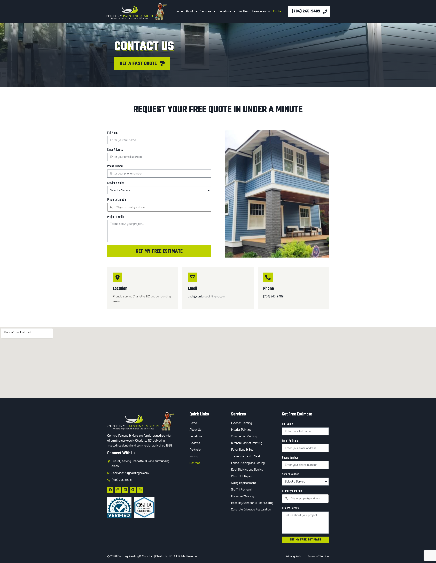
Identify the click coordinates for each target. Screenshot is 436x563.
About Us (195, 430)
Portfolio (244, 11)
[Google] (133, 490)
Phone (268, 288)
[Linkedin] (125, 490)
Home (179, 11)
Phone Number (115, 166)
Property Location (117, 199)
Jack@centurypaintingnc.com (206, 296)
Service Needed (115, 183)
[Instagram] (118, 490)
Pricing (194, 456)
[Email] (192, 277)
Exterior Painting (241, 423)
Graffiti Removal (241, 489)
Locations (225, 11)
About (189, 11)
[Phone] (268, 277)
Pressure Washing (242, 496)
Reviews (195, 443)
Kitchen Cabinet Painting (246, 443)
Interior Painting (241, 430)
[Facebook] (110, 490)
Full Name (112, 133)
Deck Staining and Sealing (247, 469)
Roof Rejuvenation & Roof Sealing (252, 503)
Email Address (115, 149)
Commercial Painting (244, 436)
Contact (278, 11)
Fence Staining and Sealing (248, 463)
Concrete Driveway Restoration (251, 509)
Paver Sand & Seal (242, 449)
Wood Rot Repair (242, 476)
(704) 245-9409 (273, 296)
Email (192, 288)
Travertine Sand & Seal (245, 456)
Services (205, 11)
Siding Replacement (243, 483)
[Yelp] (140, 490)
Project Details (115, 217)
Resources (259, 11)
